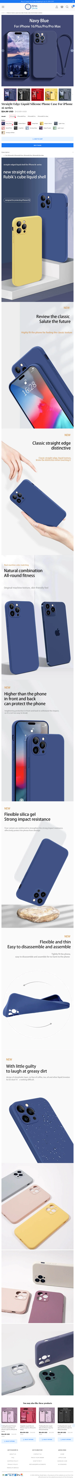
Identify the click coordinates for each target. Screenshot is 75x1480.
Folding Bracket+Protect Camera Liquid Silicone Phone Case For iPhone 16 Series (9, 1428)
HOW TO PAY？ (37, 1461)
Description (5, 152)
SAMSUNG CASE (62, 1461)
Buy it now (37, 145)
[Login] (56, 7)
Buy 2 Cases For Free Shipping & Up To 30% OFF (37, 1)
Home (62, 1454)
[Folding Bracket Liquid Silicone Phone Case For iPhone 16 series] (47, 1415)
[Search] (67, 7)
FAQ (12, 1457)
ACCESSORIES (62, 1464)
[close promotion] (73, 1)
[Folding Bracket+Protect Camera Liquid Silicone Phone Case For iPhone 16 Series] (9, 1415)
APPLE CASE (62, 1457)
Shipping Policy (12, 1461)
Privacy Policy (13, 1464)
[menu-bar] (4, 6)
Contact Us (37, 1454)
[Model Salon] (31, 7)
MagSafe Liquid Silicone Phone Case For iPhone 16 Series (27, 1427)
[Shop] (62, 7)
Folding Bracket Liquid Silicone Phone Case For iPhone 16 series (46, 1427)
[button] (2, 50)
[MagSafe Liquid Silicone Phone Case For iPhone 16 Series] (28, 1415)
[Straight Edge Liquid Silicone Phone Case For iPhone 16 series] (37, 50)
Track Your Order (37, 1457)
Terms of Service (13, 1467)
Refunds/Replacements (37, 1464)
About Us (13, 1454)
